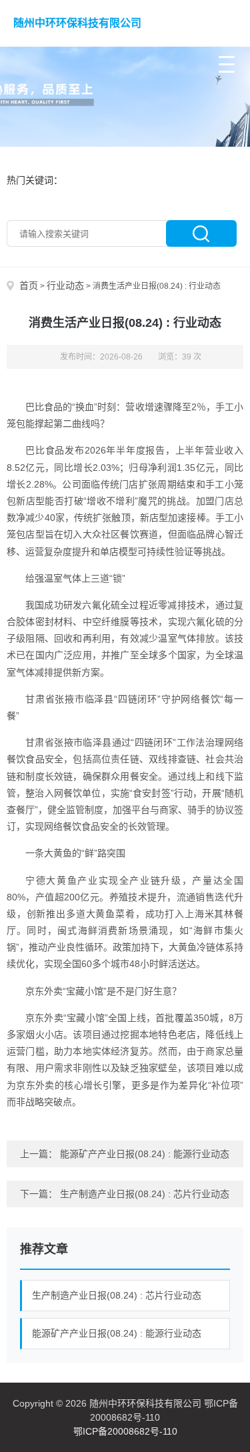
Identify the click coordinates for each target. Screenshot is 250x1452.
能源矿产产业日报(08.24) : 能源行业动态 (144, 1154)
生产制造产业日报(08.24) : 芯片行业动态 (144, 1194)
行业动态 (65, 285)
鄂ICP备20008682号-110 (125, 1431)
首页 (28, 285)
